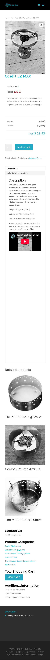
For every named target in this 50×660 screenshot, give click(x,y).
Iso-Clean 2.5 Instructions (15, 590)
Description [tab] (13, 169)
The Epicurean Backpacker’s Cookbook (20, 561)
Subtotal (10, 121)
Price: (10, 91)
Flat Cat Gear (27, 649)
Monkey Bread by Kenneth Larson (20, 615)
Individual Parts (21, 18)
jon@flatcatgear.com (13, 535)
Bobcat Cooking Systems (15, 550)
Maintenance (10, 565)
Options (10, 126)
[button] (41, 25)
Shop (13, 18)
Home (7, 18)
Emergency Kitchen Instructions (17, 597)
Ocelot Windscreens (13, 546)
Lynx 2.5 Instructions (13, 593)
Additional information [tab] (18, 173)
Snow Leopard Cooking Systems (17, 553)
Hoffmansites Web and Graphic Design (26, 655)
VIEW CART (14, 577)
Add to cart (23, 147)
